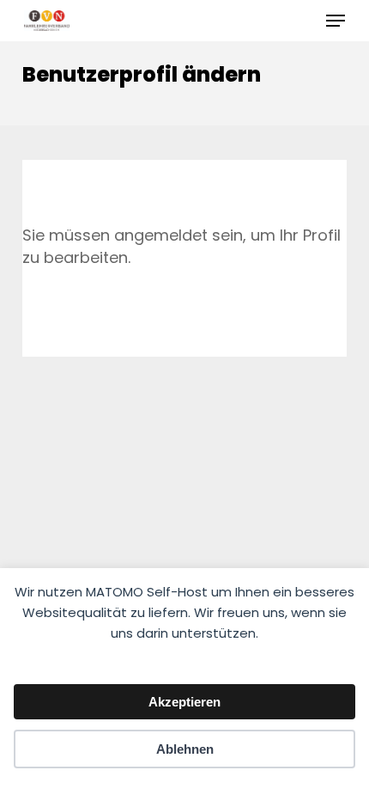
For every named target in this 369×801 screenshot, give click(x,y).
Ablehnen (185, 749)
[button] (335, 20)
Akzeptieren (184, 701)
